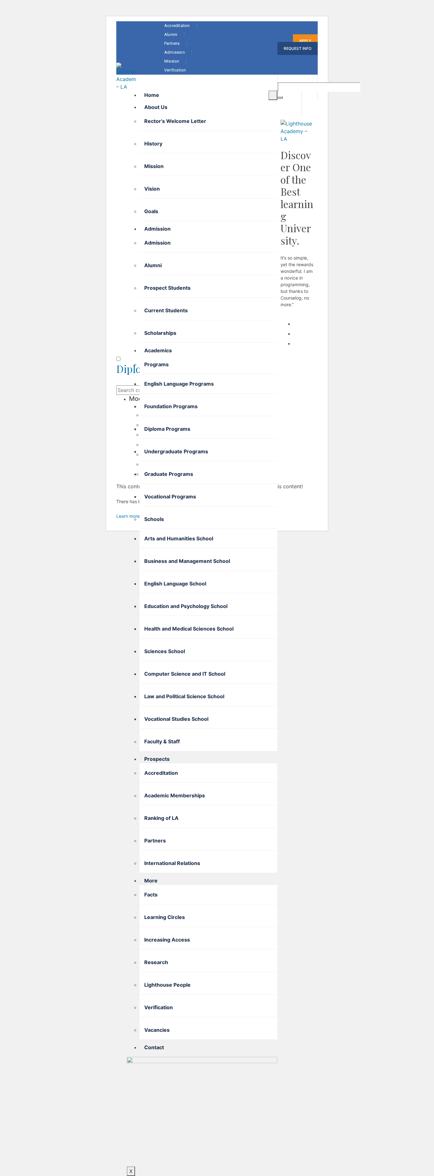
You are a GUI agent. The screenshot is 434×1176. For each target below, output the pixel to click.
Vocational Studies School (176, 719)
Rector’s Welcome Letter (175, 121)
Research (156, 962)
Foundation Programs (171, 406)
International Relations (172, 863)
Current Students (166, 310)
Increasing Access (167, 939)
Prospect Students (167, 288)
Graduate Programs (168, 474)
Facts (151, 894)
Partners (155, 840)
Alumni (153, 265)
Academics (158, 350)
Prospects (157, 759)
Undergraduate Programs (176, 451)
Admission (157, 229)
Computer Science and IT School (184, 674)
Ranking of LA (161, 818)
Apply (305, 40)
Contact (154, 1047)
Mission (154, 166)
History (153, 143)
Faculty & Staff (162, 741)
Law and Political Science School (184, 696)
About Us (155, 107)
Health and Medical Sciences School (189, 628)
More (151, 880)
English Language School (175, 583)
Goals (151, 211)
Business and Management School (187, 561)
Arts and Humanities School (178, 538)
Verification (158, 1007)
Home (151, 95)
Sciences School (164, 651)
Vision (152, 189)
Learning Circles (164, 917)
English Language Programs (179, 384)
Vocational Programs (170, 496)
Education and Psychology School (185, 606)
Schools (154, 519)
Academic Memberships (174, 795)
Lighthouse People (167, 985)
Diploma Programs (167, 429)
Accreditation (161, 773)
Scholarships (160, 333)
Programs (156, 364)
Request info (297, 48)
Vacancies (157, 1030)
